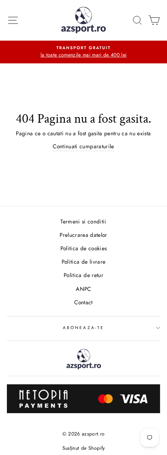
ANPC (83, 289)
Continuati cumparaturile (83, 146)
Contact (83, 302)
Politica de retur (83, 275)
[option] (83, 52)
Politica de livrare (83, 262)
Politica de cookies (83, 248)
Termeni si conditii (83, 221)
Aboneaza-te (83, 328)
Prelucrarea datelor (83, 235)
